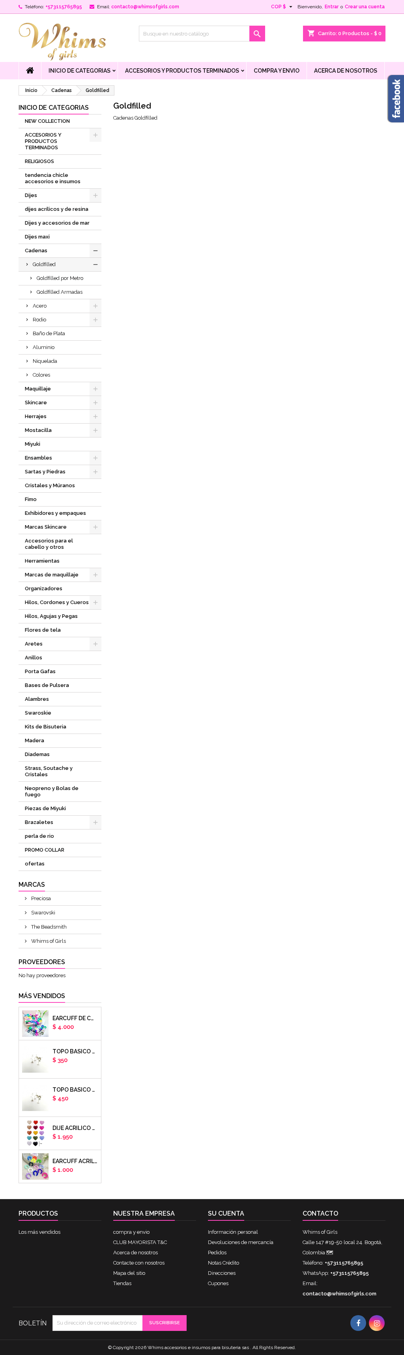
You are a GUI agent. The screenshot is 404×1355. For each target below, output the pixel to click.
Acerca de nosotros (345, 71)
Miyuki (32, 444)
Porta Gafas (40, 671)
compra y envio (276, 71)
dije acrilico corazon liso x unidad (75, 1128)
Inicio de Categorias (79, 71)
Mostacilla (38, 430)
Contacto (320, 1213)
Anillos (33, 658)
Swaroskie (38, 713)
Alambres (37, 699)
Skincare (36, 402)
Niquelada (45, 361)
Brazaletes (39, 822)
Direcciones (222, 1273)
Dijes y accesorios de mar (57, 223)
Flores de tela (43, 630)
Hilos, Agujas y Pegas (51, 616)
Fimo (31, 499)
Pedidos (217, 1253)
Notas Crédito (223, 1263)
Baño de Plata (49, 333)
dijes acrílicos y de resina (56, 209)
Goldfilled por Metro (60, 278)
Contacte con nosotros (139, 1263)
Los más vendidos (39, 1232)
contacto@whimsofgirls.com (145, 6)
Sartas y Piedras (45, 472)
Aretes (34, 644)
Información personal (233, 1232)
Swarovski (42, 913)
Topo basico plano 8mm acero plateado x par (75, 1090)
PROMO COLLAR (44, 850)
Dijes (31, 195)
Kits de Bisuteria (45, 727)
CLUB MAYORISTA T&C (140, 1242)
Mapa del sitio (129, 1273)
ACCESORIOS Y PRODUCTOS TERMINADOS (182, 71)
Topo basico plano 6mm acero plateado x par (75, 1051)
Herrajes (36, 416)
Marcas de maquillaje (52, 575)
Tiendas (122, 1283)
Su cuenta (226, 1213)
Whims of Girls (48, 941)
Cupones (218, 1283)
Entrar (332, 6)
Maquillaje (38, 389)
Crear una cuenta (365, 6)
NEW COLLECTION (47, 121)
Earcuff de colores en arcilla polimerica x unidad (75, 1018)
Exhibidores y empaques (55, 513)
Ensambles (38, 458)
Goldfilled (44, 264)
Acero (40, 306)
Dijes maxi (37, 237)
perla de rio (39, 836)
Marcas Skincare (46, 527)
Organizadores (43, 588)
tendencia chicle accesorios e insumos (52, 178)
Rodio (39, 320)
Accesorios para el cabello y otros (49, 544)
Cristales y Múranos (50, 485)
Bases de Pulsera (47, 685)
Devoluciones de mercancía (240, 1242)
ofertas (35, 864)
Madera (34, 740)
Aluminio (43, 347)
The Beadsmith (48, 927)
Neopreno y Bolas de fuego (52, 791)
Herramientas (42, 561)
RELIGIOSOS (39, 161)
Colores (41, 375)
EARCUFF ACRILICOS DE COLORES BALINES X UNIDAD (75, 1161)
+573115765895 (63, 6)
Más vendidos (42, 996)
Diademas (37, 754)
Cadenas (36, 250)
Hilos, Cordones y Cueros (57, 602)
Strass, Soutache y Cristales (49, 771)
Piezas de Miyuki (45, 808)
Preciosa (40, 898)
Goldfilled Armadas (59, 292)
